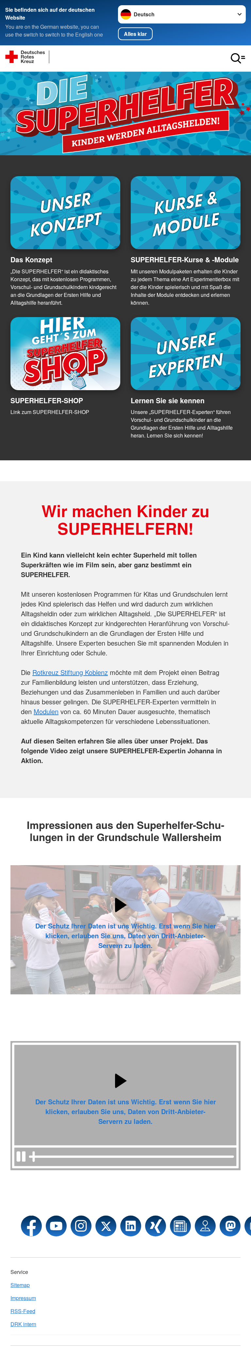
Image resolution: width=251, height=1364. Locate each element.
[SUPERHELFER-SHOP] (65, 353)
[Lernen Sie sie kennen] (186, 353)
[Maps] (205, 1226)
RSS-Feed (22, 1311)
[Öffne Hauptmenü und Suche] (238, 58)
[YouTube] (56, 1226)
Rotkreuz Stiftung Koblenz (70, 672)
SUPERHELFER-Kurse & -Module (185, 259)
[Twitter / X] (105, 1226)
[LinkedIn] (130, 1226)
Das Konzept (31, 259)
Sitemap (20, 1285)
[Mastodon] (230, 1226)
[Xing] (155, 1226)
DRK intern (23, 1324)
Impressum (23, 1298)
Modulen (46, 711)
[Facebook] (31, 1226)
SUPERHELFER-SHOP (46, 400)
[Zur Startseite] (54, 58)
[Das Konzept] (65, 212)
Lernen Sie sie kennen (168, 400)
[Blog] (180, 1226)
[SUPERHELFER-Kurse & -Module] (186, 212)
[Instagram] (81, 1226)
